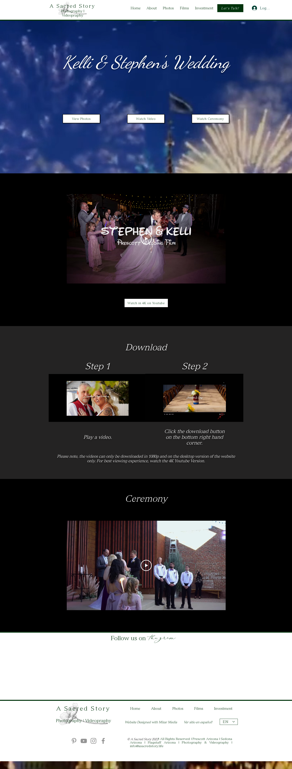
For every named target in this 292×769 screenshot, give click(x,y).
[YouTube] (84, 741)
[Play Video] (146, 238)
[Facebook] (103, 741)
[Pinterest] (74, 741)
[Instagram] (93, 741)
